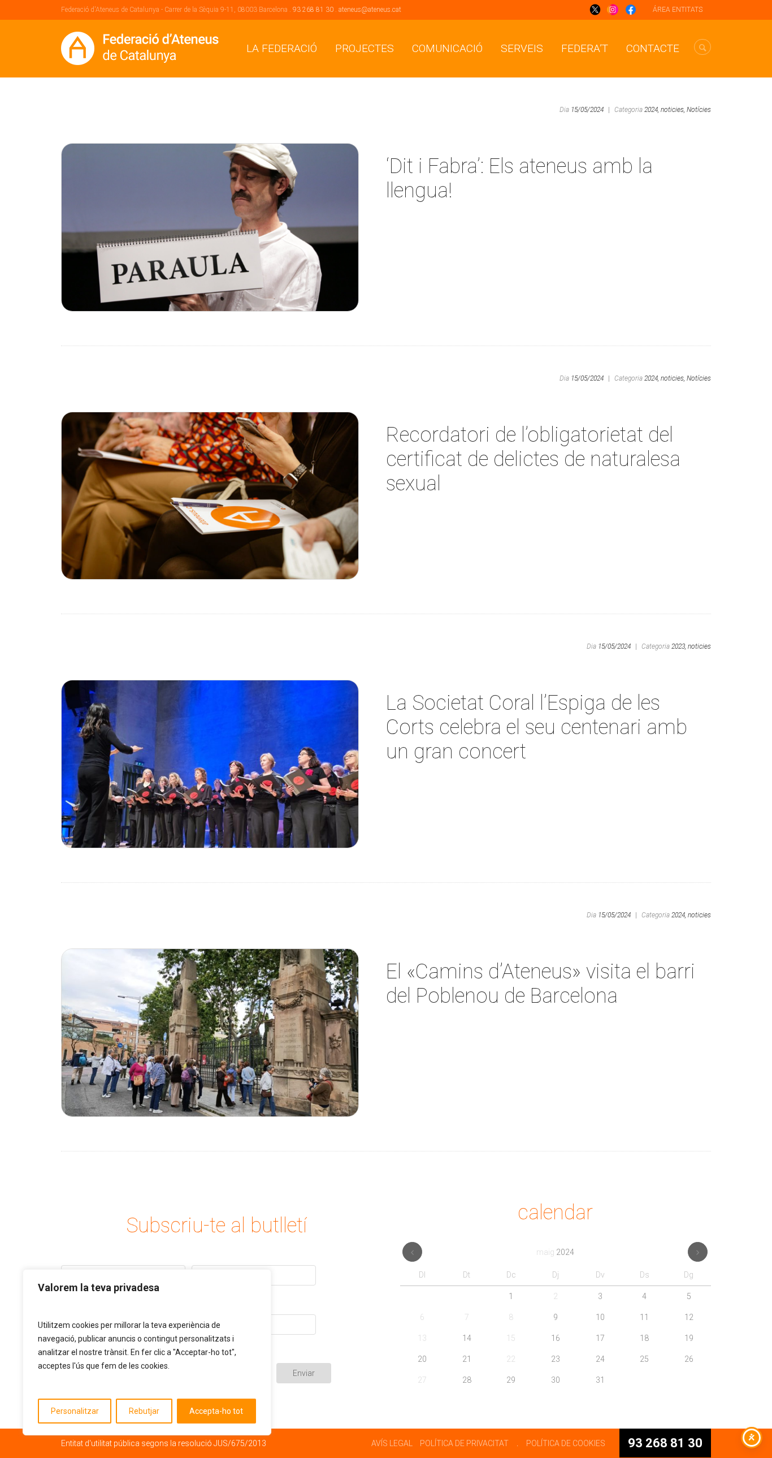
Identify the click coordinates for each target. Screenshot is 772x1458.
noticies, (673, 110)
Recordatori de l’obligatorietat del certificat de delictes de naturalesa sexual (533, 459)
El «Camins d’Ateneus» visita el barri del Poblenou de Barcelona (540, 984)
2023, (678, 646)
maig (555, 1252)
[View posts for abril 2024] (412, 1252)
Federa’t (584, 48)
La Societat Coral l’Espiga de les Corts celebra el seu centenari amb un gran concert (536, 727)
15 (510, 1338)
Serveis (522, 48)
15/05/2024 (587, 110)
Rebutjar (144, 1411)
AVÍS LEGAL (392, 1443)
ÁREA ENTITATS (677, 10)
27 (422, 1379)
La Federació (281, 48)
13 (422, 1338)
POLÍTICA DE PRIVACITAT (464, 1443)
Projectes (364, 48)
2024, (651, 110)
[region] (147, 1352)
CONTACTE (652, 48)
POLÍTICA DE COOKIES (565, 1443)
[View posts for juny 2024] (698, 1252)
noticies (699, 646)
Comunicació (447, 48)
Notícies (699, 110)
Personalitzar (75, 1411)
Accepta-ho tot (216, 1411)
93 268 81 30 (313, 10)
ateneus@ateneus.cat (370, 10)
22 (510, 1359)
